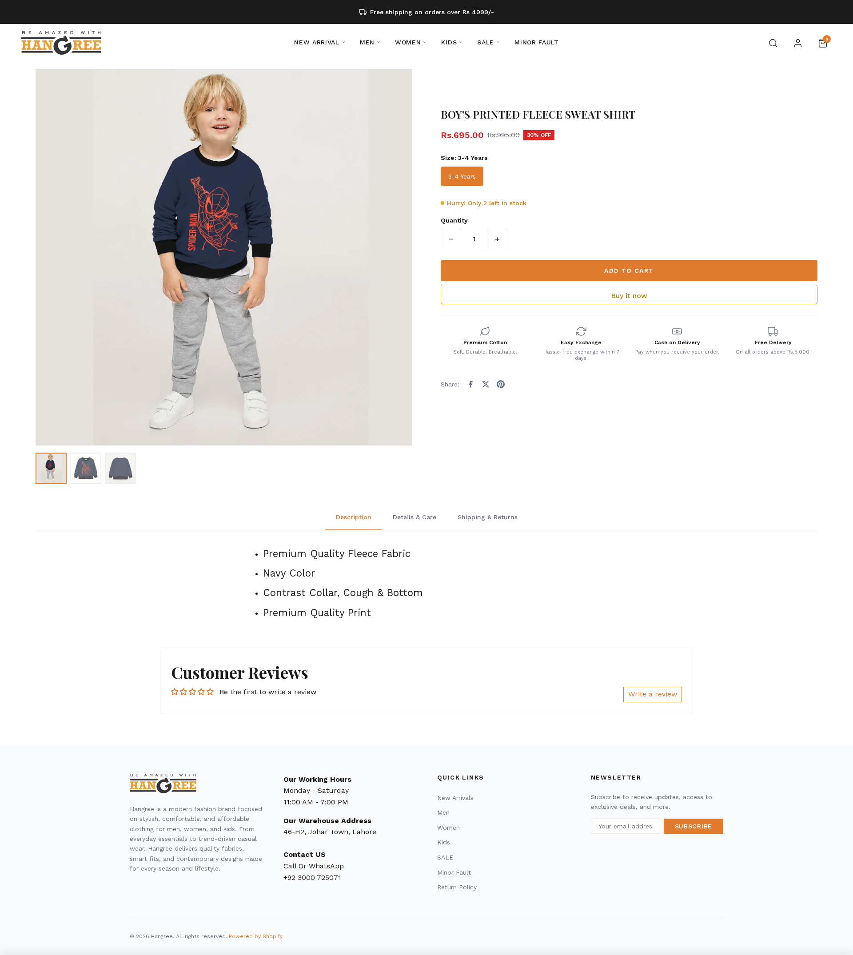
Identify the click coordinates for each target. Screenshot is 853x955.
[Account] (798, 43)
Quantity (454, 220)
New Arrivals (455, 797)
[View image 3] (120, 468)
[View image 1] (51, 468)
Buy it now (629, 295)
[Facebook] (470, 384)
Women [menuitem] (408, 42)
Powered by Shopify (256, 936)
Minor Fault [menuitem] (536, 42)
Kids (443, 842)
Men (443, 812)
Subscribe (693, 826)
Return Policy (457, 887)
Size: (464, 157)
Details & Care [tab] (414, 517)
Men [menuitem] (367, 42)
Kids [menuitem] (449, 42)
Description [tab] (353, 517)
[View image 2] (85, 468)
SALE (445, 857)
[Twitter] (486, 384)
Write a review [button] (652, 694)
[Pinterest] (501, 384)
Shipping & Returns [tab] (488, 517)
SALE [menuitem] (485, 42)
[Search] (773, 43)
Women (448, 827)
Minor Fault (454, 872)
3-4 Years (462, 176)
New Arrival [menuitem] (316, 42)
